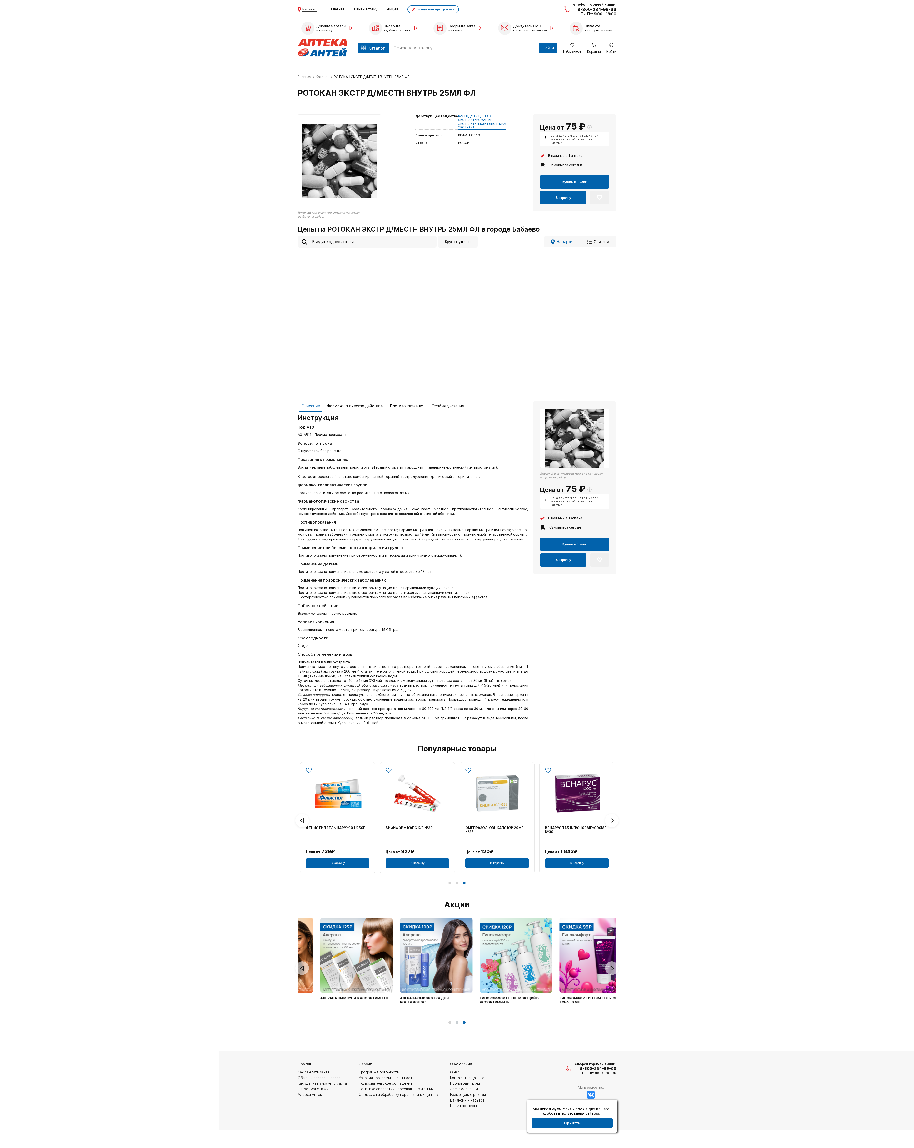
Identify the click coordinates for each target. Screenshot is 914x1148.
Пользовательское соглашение (385, 1083)
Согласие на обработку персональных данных (398, 1094)
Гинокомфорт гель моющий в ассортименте (490, 1000)
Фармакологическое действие (355, 406)
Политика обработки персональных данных (396, 1089)
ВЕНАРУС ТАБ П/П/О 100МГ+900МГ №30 (575, 830)
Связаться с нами (313, 1089)
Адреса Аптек (310, 1094)
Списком (601, 242)
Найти (548, 48)
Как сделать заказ (313, 1072)
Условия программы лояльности (387, 1078)
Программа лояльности (379, 1072)
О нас (455, 1072)
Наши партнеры (463, 1105)
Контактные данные (467, 1078)
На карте (564, 242)
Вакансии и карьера (467, 1100)
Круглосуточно (458, 242)
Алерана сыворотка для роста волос (405, 1000)
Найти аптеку (366, 9)
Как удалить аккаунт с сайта (322, 1083)
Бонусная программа (436, 9)
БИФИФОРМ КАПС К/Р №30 (409, 828)
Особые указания (448, 406)
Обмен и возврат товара (319, 1078)
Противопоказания (407, 406)
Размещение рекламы (469, 1094)
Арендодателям (464, 1089)
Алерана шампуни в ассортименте (336, 998)
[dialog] (572, 1117)
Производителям (465, 1083)
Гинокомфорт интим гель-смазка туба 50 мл (575, 1000)
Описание (310, 406)
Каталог (322, 77)
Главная (337, 9)
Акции (392, 9)
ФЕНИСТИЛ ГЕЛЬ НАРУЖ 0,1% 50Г (335, 828)
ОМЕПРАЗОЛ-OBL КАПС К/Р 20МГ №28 (494, 830)
